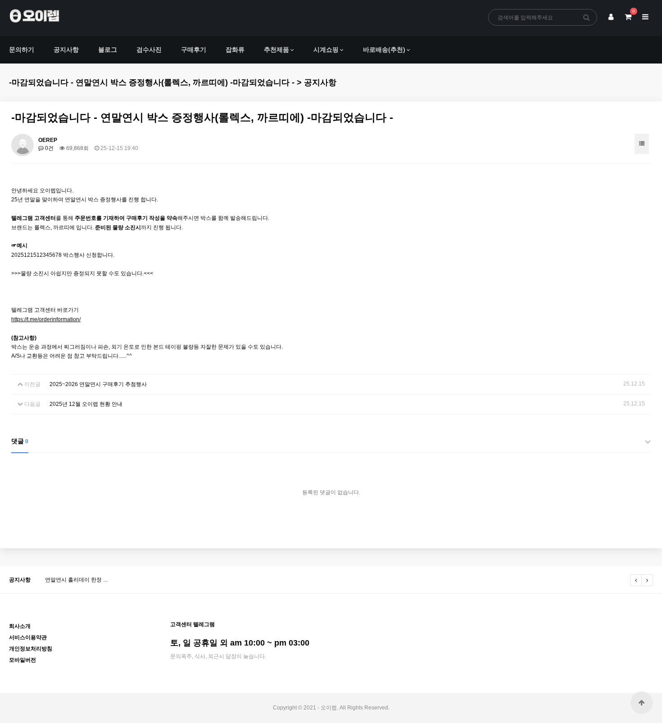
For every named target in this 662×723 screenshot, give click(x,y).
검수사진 (149, 49)
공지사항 (66, 49)
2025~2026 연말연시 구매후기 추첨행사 (98, 384)
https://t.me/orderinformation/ (46, 319)
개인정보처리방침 (30, 649)
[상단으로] (641, 702)
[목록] (642, 144)
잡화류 (235, 49)
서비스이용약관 (28, 637)
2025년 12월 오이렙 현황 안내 (86, 404)
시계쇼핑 (326, 49)
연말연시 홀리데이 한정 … (77, 580)
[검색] (586, 17)
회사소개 (20, 626)
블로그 (107, 49)
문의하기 (21, 49)
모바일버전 (22, 660)
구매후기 (193, 49)
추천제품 (276, 49)
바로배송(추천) (384, 49)
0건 (49, 148)
